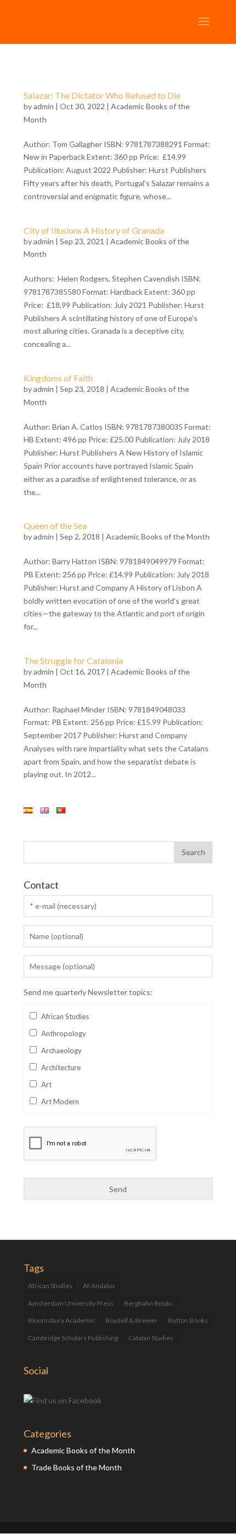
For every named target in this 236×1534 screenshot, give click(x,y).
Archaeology (61, 1050)
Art (46, 1084)
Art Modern (60, 1101)
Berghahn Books (148, 1303)
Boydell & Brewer (131, 1320)
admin (43, 106)
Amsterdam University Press (71, 1303)
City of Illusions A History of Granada (94, 230)
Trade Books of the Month (76, 1467)
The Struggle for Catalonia (73, 660)
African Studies (65, 1016)
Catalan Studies (150, 1338)
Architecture (61, 1067)
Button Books (188, 1320)
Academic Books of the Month (158, 536)
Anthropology (63, 1033)
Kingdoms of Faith (58, 378)
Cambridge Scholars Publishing (73, 1338)
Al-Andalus (99, 1286)
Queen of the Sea (55, 525)
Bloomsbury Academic (61, 1320)
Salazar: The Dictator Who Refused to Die (102, 95)
